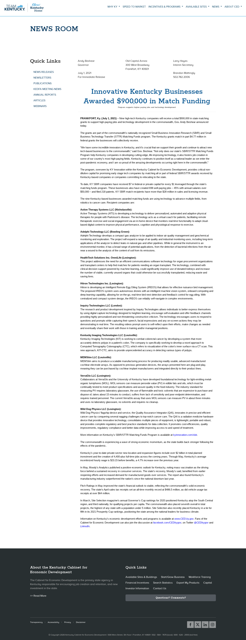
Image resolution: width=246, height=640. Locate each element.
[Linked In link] (205, 624)
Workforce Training (200, 577)
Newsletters (42, 77)
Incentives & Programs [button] (164, 6)
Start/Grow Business (173, 577)
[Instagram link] (212, 624)
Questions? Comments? (171, 597)
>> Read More (38, 595)
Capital (207, 582)
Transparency (36, 622)
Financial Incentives (137, 582)
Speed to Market (134, 6)
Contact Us (159, 588)
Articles (39, 100)
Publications (42, 83)
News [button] (216, 6)
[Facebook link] (190, 624)
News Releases (43, 72)
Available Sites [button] (196, 6)
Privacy (67, 622)
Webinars (40, 106)
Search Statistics (163, 582)
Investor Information (137, 588)
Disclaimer (81, 622)
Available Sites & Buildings (141, 577)
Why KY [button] (112, 6)
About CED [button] (232, 6)
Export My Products (188, 582)
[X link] (197, 624)
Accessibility (53, 622)
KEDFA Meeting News (47, 89)
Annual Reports (44, 94)
